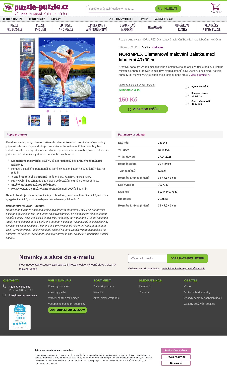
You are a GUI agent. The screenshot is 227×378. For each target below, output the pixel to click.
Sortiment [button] (102, 280)
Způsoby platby (37, 19)
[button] (168, 9)
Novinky (143, 19)
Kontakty (55, 19)
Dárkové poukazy (164, 19)
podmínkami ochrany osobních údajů (183, 268)
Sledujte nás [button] (150, 280)
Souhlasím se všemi (175, 350)
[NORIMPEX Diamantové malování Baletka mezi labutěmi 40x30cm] (57, 72)
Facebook (145, 286)
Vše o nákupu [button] (59, 280)
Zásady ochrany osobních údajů (203, 298)
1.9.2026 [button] (137, 84)
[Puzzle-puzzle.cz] (35, 9)
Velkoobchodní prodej (197, 292)
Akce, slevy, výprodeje (121, 19)
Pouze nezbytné (176, 356)
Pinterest (144, 292)
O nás (187, 286)
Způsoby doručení (12, 19)
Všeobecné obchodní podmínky (66, 303)
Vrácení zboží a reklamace (63, 298)
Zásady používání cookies (199, 303)
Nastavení (176, 363)
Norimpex (157, 47)
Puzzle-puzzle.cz (129, 39)
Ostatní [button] (190, 280)
